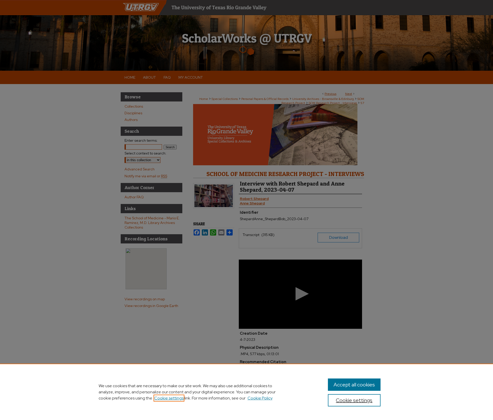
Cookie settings (169, 398)
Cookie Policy (260, 398)
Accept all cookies (354, 384)
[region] (246, 392)
